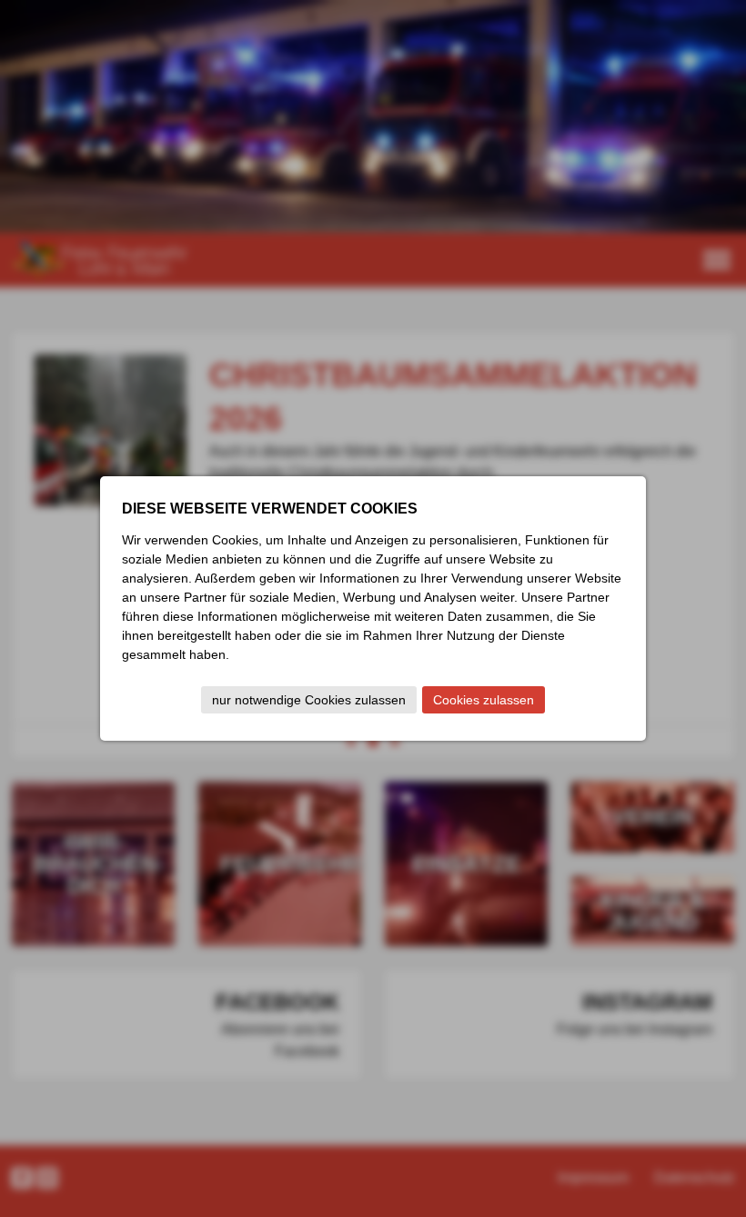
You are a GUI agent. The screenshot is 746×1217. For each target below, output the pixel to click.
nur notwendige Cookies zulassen (309, 700)
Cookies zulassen (483, 700)
